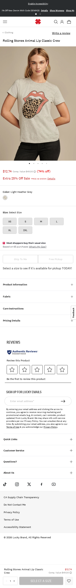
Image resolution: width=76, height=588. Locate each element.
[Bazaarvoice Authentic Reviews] (23, 352)
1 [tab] (36, 14)
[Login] (62, 21)
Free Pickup (55, 259)
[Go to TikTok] (5, 484)
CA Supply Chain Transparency (21, 497)
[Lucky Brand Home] (38, 22)
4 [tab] (42, 163)
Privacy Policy (50, 427)
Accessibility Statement (17, 527)
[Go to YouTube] (54, 484)
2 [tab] (40, 14)
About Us (9, 473)
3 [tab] (38, 163)
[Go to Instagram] (17, 484)
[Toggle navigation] (5, 21)
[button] (56, 22)
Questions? (10, 461)
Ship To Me (20, 259)
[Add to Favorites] (69, 581)
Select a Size (41, 581)
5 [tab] (46, 163)
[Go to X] (29, 484)
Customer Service (14, 450)
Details (47, 10)
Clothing (9, 32)
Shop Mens (7, 10)
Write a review (61, 33)
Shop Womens (60, 10)
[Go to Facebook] (41, 484)
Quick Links (10, 439)
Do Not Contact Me (15, 504)
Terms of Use (12, 427)
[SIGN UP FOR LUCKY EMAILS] (63, 401)
